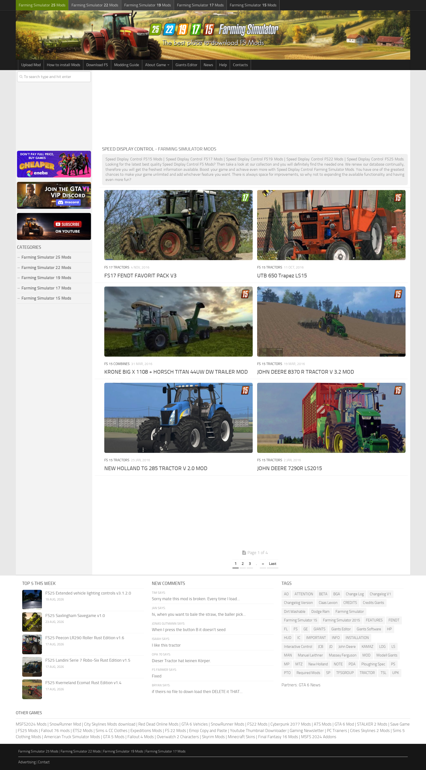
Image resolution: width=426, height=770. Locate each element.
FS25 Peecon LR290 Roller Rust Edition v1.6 (84, 637)
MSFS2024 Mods (31, 724)
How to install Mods (63, 64)
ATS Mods (323, 724)
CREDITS (350, 602)
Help (223, 64)
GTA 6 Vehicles (194, 724)
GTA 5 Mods (113, 736)
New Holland (318, 664)
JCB (320, 646)
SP (328, 673)
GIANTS (319, 629)
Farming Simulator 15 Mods (46, 298)
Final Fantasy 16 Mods (278, 736)
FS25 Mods (28, 730)
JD (331, 646)
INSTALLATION (357, 637)
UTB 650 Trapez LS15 (282, 275)
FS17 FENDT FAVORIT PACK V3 (140, 275)
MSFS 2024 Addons (318, 736)
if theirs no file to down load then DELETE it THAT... (197, 691)
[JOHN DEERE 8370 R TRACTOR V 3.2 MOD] (331, 322)
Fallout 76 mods (55, 730)
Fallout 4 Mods (140, 736)
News (208, 64)
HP (389, 629)
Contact (44, 762)
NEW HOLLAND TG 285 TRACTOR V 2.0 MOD (155, 468)
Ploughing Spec (373, 664)
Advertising (27, 762)
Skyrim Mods (213, 736)
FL (286, 629)
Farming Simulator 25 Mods (38, 751)
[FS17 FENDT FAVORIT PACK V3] (178, 225)
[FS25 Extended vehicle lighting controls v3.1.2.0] (32, 600)
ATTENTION (304, 594)
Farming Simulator (350, 611)
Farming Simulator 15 (300, 620)
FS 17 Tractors (116, 267)
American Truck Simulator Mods (72, 736)
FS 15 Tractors (269, 267)
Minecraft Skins (241, 736)
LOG (382, 646)
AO (286, 594)
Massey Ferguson (342, 655)
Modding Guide (126, 64)
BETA (323, 594)
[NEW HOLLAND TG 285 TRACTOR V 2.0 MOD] (178, 418)
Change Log (355, 594)
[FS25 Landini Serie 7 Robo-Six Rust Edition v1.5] (32, 667)
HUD (287, 637)
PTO (287, 673)
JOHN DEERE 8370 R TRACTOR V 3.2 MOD (305, 372)
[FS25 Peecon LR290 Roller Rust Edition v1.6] (32, 644)
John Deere (347, 646)
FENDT (394, 620)
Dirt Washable (294, 611)
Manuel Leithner (310, 655)
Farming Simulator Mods (42, 5)
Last (272, 563)
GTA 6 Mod (344, 724)
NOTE (338, 664)
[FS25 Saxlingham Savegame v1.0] (32, 622)
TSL (383, 673)
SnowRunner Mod (65, 724)
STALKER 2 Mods (372, 724)
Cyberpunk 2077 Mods (290, 724)
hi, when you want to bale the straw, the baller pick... (199, 614)
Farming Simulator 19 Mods (46, 277)
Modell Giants (386, 655)
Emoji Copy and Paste (208, 730)
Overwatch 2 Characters (178, 736)
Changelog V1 (380, 594)
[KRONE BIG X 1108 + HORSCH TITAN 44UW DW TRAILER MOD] (178, 322)
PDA (352, 664)
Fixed (156, 676)
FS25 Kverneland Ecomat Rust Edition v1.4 (83, 682)
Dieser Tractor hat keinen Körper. (181, 660)
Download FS (97, 64)
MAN (288, 655)
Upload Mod (31, 64)
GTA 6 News (309, 684)
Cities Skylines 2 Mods (370, 730)
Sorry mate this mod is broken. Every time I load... (196, 598)
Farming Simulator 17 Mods (46, 288)
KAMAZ (367, 646)
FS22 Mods (257, 724)
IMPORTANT (316, 637)
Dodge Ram (320, 611)
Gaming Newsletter (307, 730)
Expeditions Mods (146, 730)
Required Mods (308, 673)
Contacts (240, 64)
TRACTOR (367, 673)
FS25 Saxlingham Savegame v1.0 (75, 615)
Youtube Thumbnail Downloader (258, 730)
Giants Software (369, 629)
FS (296, 629)
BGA (336, 594)
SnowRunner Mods (227, 724)
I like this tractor (166, 645)
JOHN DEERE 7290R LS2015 (289, 468)
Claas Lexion (328, 602)
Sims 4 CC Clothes (111, 730)
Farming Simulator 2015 (341, 620)
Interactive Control (298, 646)
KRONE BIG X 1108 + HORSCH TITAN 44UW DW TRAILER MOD (176, 372)
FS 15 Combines (117, 364)
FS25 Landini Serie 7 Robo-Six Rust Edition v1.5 (87, 660)
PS (393, 664)
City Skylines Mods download (109, 724)
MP (286, 664)
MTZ (298, 664)
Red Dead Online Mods (158, 724)
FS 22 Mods (175, 730)
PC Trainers (337, 730)
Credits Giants (373, 602)
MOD (366, 655)
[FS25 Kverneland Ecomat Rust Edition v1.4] (32, 689)
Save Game (400, 724)
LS (393, 646)
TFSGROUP (345, 673)
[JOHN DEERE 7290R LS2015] (331, 418)
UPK (395, 673)
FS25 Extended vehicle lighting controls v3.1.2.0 (88, 593)
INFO (336, 637)
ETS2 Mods (83, 730)
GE (305, 629)
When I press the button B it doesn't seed (189, 629)
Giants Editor (186, 64)
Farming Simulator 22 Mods (46, 267)
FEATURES (374, 620)
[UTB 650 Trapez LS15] (331, 225)
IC (298, 637)
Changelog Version (298, 602)
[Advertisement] (255, 107)
